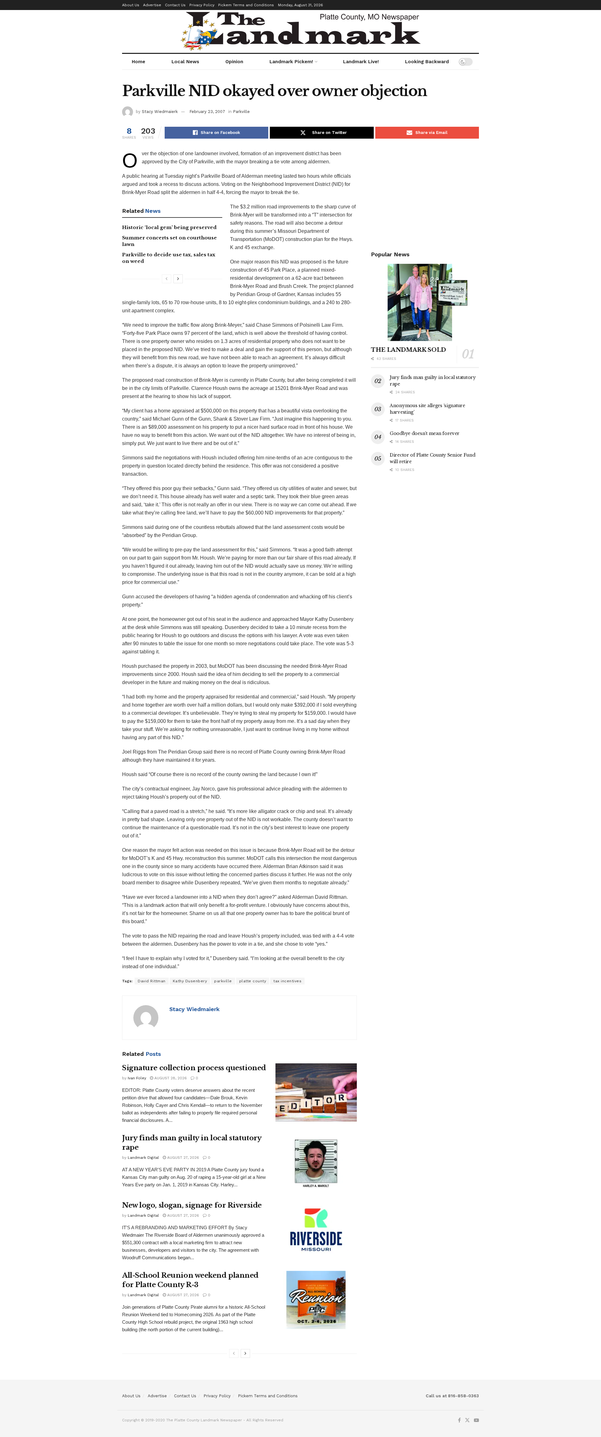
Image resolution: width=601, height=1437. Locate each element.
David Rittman (152, 981)
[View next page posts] (178, 278)
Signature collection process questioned (194, 1068)
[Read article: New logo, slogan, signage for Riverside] (316, 1230)
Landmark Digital (143, 1157)
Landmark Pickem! (291, 61)
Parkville (241, 111)
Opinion (234, 61)
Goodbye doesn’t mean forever (425, 433)
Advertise (152, 5)
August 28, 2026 (170, 1078)
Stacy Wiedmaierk (160, 111)
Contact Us (175, 5)
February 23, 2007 (207, 111)
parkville (223, 981)
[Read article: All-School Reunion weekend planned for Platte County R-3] (316, 1300)
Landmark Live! (361, 61)
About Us (130, 5)
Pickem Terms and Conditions (246, 5)
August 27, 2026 (182, 1157)
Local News (185, 61)
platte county (252, 981)
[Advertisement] (425, 193)
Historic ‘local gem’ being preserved (169, 227)
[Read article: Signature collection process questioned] (316, 1092)
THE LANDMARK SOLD (408, 349)
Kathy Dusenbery (190, 981)
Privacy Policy (201, 5)
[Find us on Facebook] (459, 1420)
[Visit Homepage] (301, 31)
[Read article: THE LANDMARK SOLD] (425, 302)
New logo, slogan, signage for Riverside (192, 1205)
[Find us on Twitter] (467, 1420)
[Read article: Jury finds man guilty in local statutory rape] (316, 1162)
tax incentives (287, 981)
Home (138, 61)
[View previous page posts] (166, 278)
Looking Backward (427, 61)
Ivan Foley (137, 1078)
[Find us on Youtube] (476, 1420)
